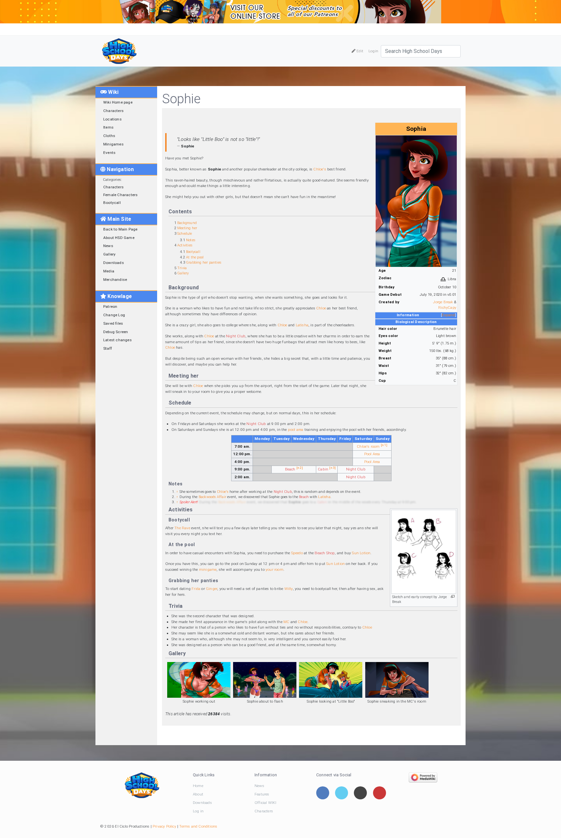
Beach (290, 469)
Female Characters (120, 195)
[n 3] (332, 467)
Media (108, 271)
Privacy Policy (164, 826)
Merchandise (115, 279)
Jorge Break (443, 302)
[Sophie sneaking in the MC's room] (397, 680)
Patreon (110, 306)
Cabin (323, 469)
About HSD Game (118, 237)
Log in (198, 811)
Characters (113, 110)
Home (198, 785)
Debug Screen (115, 332)
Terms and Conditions (198, 826)
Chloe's (319, 169)
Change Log (114, 315)
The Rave (182, 528)
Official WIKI (266, 802)
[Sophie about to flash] (264, 680)
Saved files (113, 323)
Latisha (302, 325)
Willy (288, 588)
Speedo (297, 553)
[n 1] (384, 445)
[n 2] (299, 467)
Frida (196, 588)
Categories (112, 179)
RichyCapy (447, 308)
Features (262, 794)
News (108, 246)
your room (274, 569)
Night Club (235, 336)
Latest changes (117, 340)
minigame (208, 569)
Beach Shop (325, 553)
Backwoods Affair (212, 497)
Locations (112, 119)
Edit (359, 51)
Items (108, 127)
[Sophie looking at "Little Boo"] (330, 680)
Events (109, 152)
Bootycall (112, 202)
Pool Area (372, 454)
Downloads (113, 262)
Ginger (211, 588)
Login (373, 51)
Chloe (321, 308)
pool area (296, 429)
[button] (448, 315)
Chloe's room (368, 446)
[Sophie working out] (199, 680)
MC (286, 621)
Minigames (113, 144)
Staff (107, 348)
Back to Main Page (120, 229)
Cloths (109, 135)
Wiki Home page (117, 102)
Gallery (109, 254)
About (198, 794)
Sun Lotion (361, 553)
